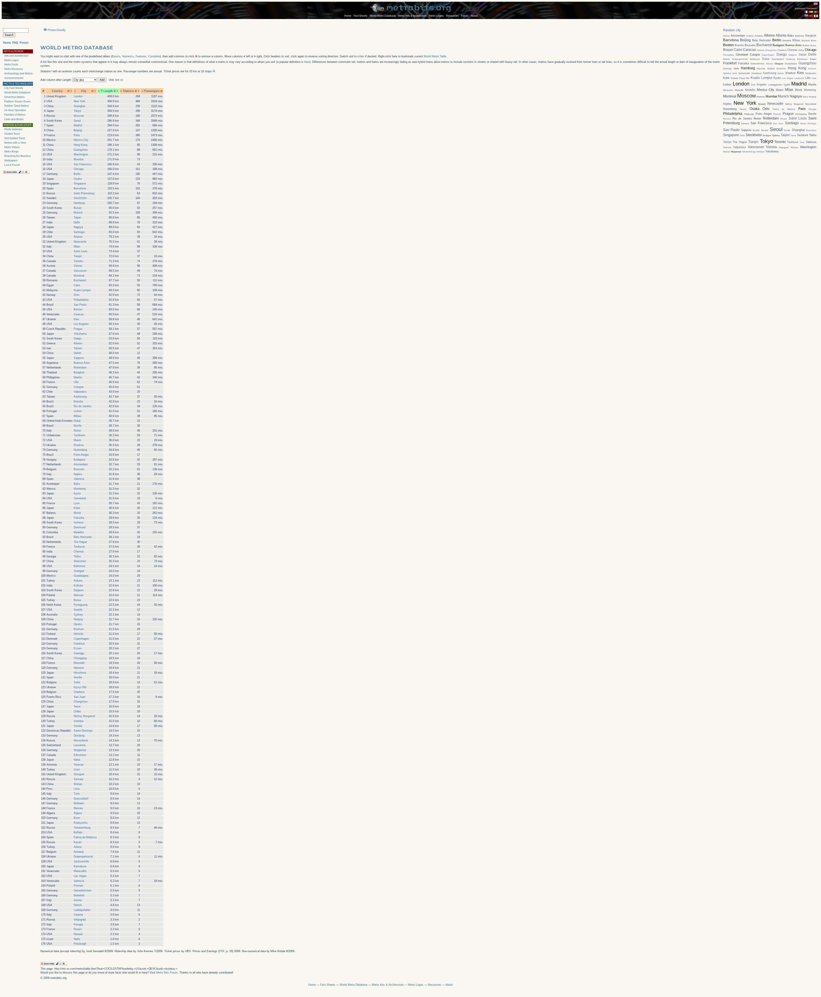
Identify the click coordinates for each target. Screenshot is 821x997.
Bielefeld (79, 895)
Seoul (77, 120)
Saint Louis (80, 251)
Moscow (79, 115)
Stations (128, 91)
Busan (77, 207)
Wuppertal (80, 750)
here (307, 61)
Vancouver (80, 270)
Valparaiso (80, 391)
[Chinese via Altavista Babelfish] (811, 16)
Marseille (79, 662)
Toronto (78, 261)
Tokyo (77, 110)
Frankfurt (79, 643)
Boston (78, 309)
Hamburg (79, 203)
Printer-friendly (57, 30)
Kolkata (78, 585)
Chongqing (80, 658)
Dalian (77, 353)
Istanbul (78, 721)
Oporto (78, 624)
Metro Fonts (11, 64)
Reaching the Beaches (17, 156)
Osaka (78, 178)
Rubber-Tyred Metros (16, 105)
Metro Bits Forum (167, 972)
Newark (78, 934)
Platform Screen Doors (17, 101)
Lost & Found (12, 164)
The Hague (80, 541)
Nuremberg (80, 449)
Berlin (77, 173)
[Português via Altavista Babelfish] (816, 12)
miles (360, 56)
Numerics (128, 56)
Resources (452, 15)
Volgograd (80, 919)
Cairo (77, 285)
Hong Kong (80, 144)
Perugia (78, 924)
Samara (78, 779)
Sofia (77, 682)
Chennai (79, 551)
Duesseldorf (81, 798)
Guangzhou (81, 149)
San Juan (79, 696)
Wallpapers (11, 160)
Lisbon (78, 411)
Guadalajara (81, 575)
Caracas (79, 314)
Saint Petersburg (84, 193)
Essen (77, 648)
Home (347, 15)
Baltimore (79, 566)
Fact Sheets (360, 15)
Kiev (76, 319)
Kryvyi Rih (80, 687)
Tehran (78, 348)
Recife (77, 425)
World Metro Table (435, 56)
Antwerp (79, 851)
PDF (221, 951)
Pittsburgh (80, 943)
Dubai (77, 420)
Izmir (77, 769)
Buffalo (78, 832)
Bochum (79, 629)
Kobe (77, 508)
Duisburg (79, 735)
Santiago (79, 232)
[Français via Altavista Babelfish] (806, 12)
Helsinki (78, 633)
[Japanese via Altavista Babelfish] (816, 16)
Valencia (79, 478)
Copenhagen (81, 638)
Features (141, 56)
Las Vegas (80, 876)
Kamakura (80, 866)
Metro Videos (12, 147)
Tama (77, 706)
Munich (78, 212)
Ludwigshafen (82, 910)
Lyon (77, 503)
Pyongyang (80, 604)
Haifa (77, 939)
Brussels (79, 469)
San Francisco (83, 164)
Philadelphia (81, 299)
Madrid (78, 125)
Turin (77, 793)
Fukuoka (79, 517)
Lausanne (80, 745)
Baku (77, 483)
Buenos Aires (82, 362)
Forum (464, 15)
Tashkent (79, 435)
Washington (81, 154)
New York (79, 101)
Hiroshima (80, 672)
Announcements (13, 78)
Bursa (77, 600)
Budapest (79, 459)
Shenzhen (80, 561)
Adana (77, 846)
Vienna (78, 265)
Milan (77, 246)
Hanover (79, 667)
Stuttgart (79, 571)
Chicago (79, 169)
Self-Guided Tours (14, 138)
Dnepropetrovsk (83, 856)
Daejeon (79, 590)
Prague (78, 328)
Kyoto (77, 493)
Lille (76, 382)
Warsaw (78, 595)
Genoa (78, 900)
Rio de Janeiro (82, 406)
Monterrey (80, 488)
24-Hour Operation (15, 110)
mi (121, 79)
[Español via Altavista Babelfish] (811, 12)
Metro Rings (11, 151)
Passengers (151, 91)
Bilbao (77, 416)
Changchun (80, 701)
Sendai (78, 726)
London (78, 96)
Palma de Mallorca (85, 837)
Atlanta (78, 236)
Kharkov (79, 445)
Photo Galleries (13, 129)
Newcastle (80, 241)
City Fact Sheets (13, 88)
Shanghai (79, 106)
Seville (78, 677)
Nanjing (78, 619)
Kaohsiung (80, 396)
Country (57, 91)
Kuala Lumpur (82, 290)
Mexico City (81, 139)
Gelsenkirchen (82, 890)
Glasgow (79, 774)
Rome (77, 430)
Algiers (78, 813)
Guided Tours (12, 133)
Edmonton (80, 755)
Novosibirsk (81, 740)
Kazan (77, 842)
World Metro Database (383, 15)
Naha (77, 759)
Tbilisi (77, 556)
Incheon (78, 522)
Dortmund (80, 527)
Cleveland (80, 498)
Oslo (76, 294)
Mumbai (78, 159)
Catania (78, 914)
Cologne (79, 387)
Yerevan (79, 764)
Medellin (79, 532)
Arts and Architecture (16, 55)
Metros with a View (15, 142)
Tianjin (78, 256)
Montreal (79, 275)
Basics (116, 56)
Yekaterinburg (82, 827)
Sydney (78, 614)
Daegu (77, 338)
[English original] (816, 3)
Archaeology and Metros (18, 73)
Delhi (77, 222)
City (83, 91)
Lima (77, 788)
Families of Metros (14, 114)
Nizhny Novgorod (84, 716)
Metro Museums (13, 69)
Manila (78, 377)
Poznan (78, 885)
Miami (77, 440)
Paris (77, 135)
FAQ (15, 42)
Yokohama (80, 333)
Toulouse (79, 546)
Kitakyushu (80, 822)
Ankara (78, 580)
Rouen (77, 929)
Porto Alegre (81, 454)
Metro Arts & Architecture (412, 15)
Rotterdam (80, 367)
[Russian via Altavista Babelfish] (806, 16)
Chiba (77, 711)
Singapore (80, 183)
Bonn (77, 817)
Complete (154, 56)
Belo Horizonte (83, 537)
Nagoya (78, 227)
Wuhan (78, 784)
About (474, 15)
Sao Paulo (80, 304)
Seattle (78, 609)
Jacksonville (81, 861)
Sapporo (79, 357)
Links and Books (14, 119)
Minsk (77, 512)
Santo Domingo (83, 730)
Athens (78, 343)
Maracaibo (80, 871)
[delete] (68, 91)
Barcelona (80, 188)
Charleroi (79, 692)
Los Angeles (81, 323)
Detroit (78, 905)
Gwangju (79, 653)
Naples (78, 474)
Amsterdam (81, 464)
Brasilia (78, 401)
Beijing (78, 130)
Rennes (78, 808)
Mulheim (79, 803)
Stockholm (80, 198)
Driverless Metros (14, 97)
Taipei (77, 217)
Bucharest (80, 280)
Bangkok (79, 372)
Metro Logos (436, 15)
